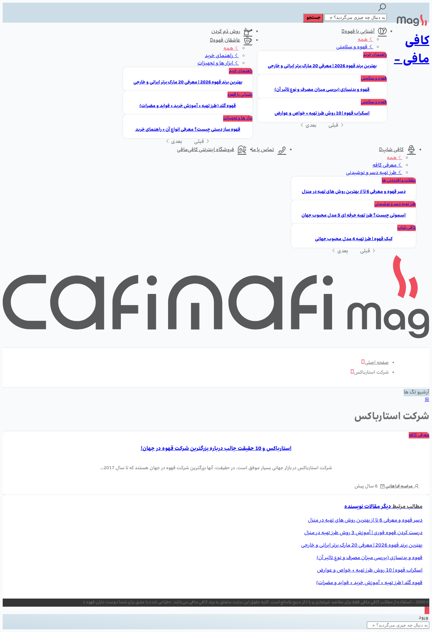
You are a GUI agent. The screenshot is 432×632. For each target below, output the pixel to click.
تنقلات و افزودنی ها (399, 180)
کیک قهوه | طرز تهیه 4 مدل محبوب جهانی (354, 239)
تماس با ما (262, 150)
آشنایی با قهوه (360, 31)
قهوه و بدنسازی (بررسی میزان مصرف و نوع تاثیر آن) (322, 90)
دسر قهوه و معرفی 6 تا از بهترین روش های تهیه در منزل (354, 192)
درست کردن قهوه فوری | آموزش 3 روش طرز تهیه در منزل (363, 533)
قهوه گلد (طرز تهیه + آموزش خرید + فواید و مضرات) (187, 106)
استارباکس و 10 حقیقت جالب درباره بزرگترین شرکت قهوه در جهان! (216, 449)
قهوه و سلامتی (352, 47)
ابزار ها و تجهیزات (215, 63)
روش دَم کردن (225, 31)
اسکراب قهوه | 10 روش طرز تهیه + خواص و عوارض (322, 113)
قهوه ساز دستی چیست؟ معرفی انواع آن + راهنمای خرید (187, 129)
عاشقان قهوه (226, 40)
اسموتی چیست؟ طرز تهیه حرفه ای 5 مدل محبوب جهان (353, 215)
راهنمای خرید (375, 55)
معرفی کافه (385, 165)
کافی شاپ (393, 150)
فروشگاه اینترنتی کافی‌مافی (205, 150)
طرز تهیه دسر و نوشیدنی (372, 173)
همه (363, 40)
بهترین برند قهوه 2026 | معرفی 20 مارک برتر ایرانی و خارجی (322, 66)
